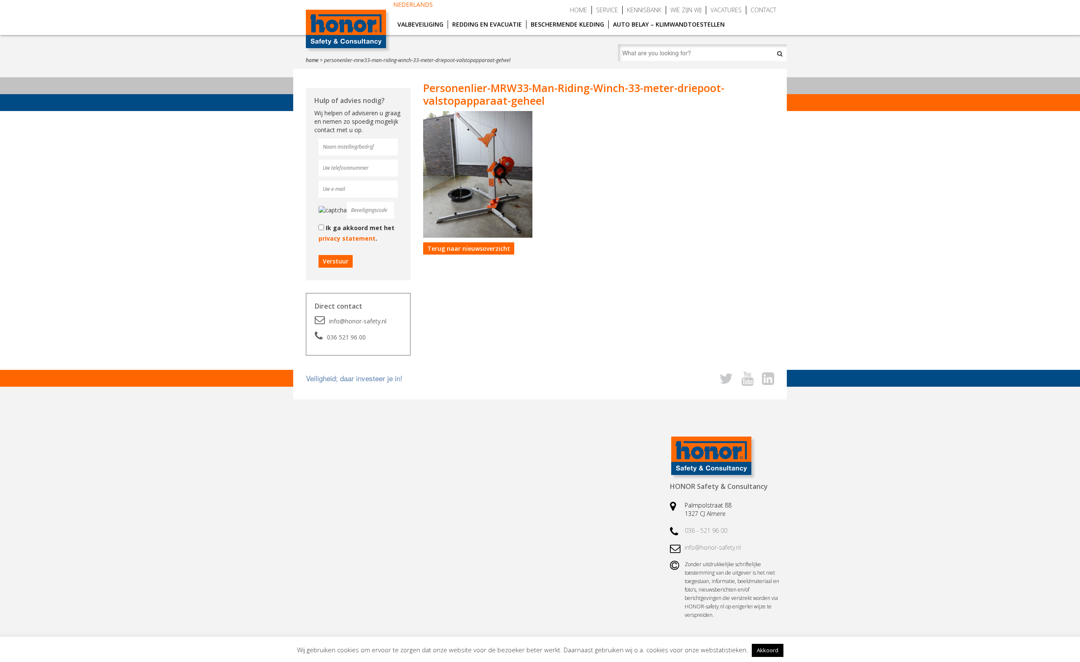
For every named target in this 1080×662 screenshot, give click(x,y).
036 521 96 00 (346, 337)
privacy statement (347, 238)
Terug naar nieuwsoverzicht (468, 248)
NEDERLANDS (413, 4)
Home (578, 10)
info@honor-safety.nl (357, 321)
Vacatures (726, 10)
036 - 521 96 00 (706, 530)
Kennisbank (644, 10)
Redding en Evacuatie (487, 24)
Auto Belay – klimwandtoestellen (669, 24)
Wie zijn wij (686, 10)
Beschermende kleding (567, 24)
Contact (763, 10)
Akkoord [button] (767, 650)
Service (607, 10)
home (312, 60)
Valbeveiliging (420, 24)
